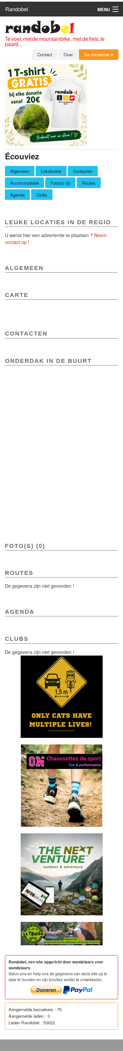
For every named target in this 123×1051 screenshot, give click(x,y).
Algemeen (19, 171)
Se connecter (97, 54)
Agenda (17, 195)
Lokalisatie (51, 171)
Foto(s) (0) (60, 183)
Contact (44, 54)
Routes (88, 183)
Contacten (82, 171)
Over (68, 54)
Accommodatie (24, 183)
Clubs (41, 195)
